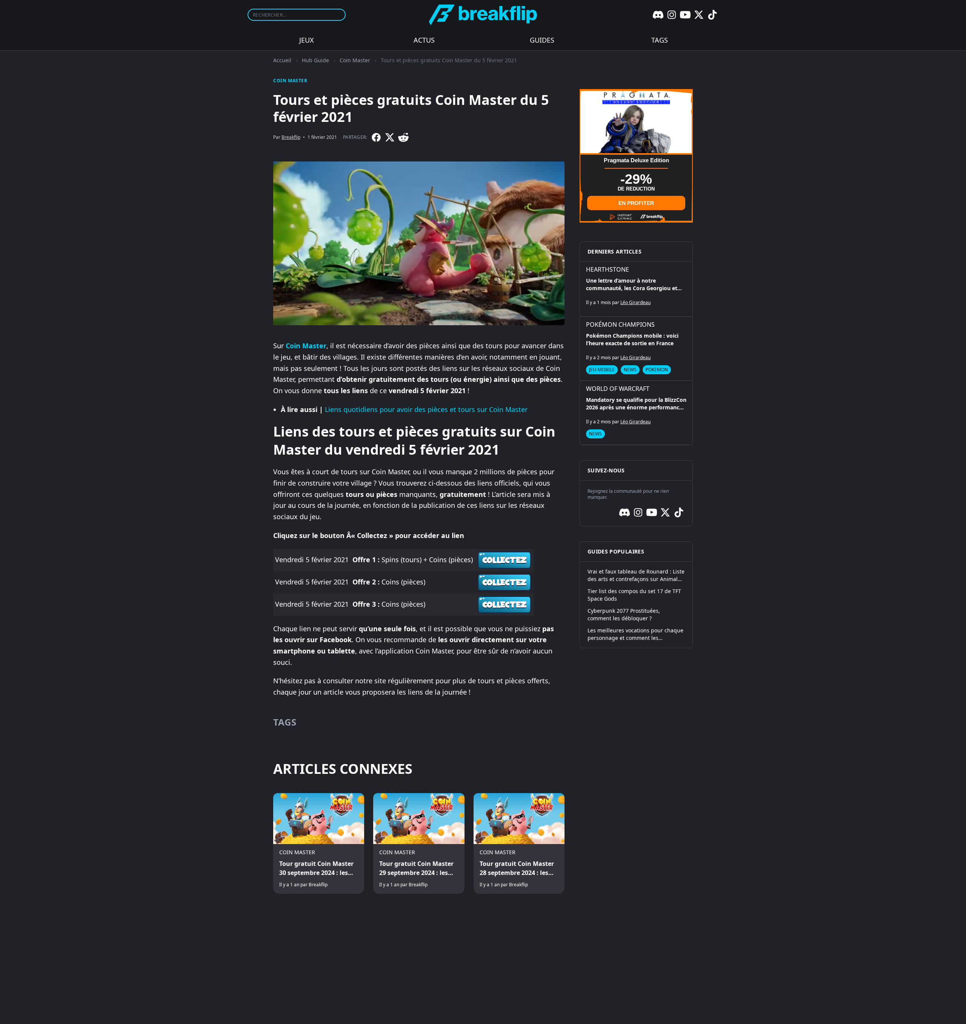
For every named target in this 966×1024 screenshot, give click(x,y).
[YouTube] (685, 15)
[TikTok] (712, 15)
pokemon (657, 369)
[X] (699, 15)
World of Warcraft (617, 388)
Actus (424, 40)
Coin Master (355, 60)
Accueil (282, 60)
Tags (659, 40)
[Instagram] (672, 15)
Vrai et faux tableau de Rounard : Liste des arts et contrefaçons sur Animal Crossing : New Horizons (636, 575)
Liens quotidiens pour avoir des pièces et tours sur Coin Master (426, 409)
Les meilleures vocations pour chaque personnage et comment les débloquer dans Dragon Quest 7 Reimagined (635, 634)
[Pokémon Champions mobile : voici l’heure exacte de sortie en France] (636, 348)
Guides (542, 40)
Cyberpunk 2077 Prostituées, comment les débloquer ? (624, 614)
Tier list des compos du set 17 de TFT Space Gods (634, 594)
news (630, 369)
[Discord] (658, 15)
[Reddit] (403, 137)
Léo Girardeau (635, 302)
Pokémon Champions (620, 324)
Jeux (306, 40)
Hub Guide (315, 60)
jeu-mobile (602, 369)
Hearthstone (607, 269)
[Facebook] (376, 137)
